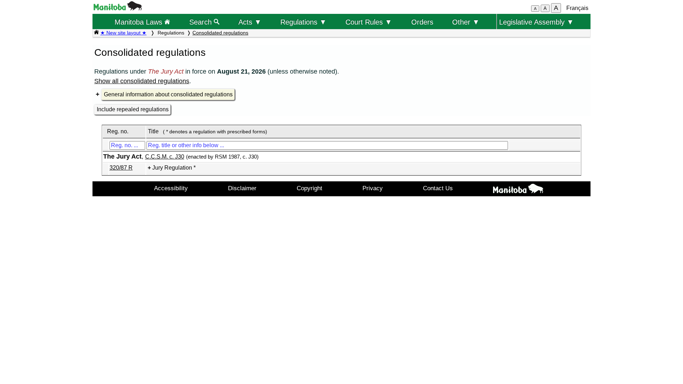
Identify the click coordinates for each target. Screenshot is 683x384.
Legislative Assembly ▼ (536, 22)
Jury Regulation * (174, 168)
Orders (422, 22)
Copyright (309, 188)
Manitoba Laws (139, 22)
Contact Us (438, 188)
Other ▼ (466, 22)
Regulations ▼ (303, 22)
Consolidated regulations (220, 33)
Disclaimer (242, 188)
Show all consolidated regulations (141, 81)
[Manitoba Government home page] (518, 190)
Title (153, 131)
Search (201, 22)
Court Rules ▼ (368, 22)
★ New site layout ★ (123, 33)
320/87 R (121, 168)
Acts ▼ (249, 22)
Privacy (372, 188)
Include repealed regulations (133, 109)
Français (577, 8)
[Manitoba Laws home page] (96, 33)
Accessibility (171, 188)
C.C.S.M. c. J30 (164, 157)
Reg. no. (117, 131)
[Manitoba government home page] (118, 8)
